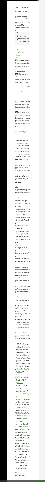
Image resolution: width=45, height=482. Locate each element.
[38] (19, 277)
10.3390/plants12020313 (23, 391)
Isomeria (17, 48)
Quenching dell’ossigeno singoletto (20, 52)
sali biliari (26, 336)
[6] (29, 108)
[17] (26, 123)
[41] (28, 293)
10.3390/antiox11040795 (19, 372)
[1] (24, 71)
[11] (25, 67)
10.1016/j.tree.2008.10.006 (26, 402)
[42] (17, 296)
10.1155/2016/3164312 (25, 442)
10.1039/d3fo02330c (19, 450)
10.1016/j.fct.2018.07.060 (19, 421)
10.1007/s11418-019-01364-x (25, 343)
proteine (19, 170)
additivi (27, 29)
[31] (26, 221)
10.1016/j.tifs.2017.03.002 (19, 359)
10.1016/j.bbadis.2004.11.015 (25, 393)
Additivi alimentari (18, 55)
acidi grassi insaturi (28, 203)
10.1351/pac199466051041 (25, 426)
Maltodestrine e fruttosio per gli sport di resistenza (20, 475)
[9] (17, 30)
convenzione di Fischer (22, 132)
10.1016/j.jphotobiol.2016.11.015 (24, 424)
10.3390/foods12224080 (27, 399)
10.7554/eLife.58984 (25, 428)
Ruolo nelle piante (18, 51)
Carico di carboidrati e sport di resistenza (19, 472)
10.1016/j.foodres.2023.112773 (24, 445)
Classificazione (17, 49)
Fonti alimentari (17, 54)
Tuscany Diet (2, 0)
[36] (26, 254)
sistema (28, 131)
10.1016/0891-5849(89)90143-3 (25, 418)
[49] (29, 332)
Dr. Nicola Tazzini (22, 8)
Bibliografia (17, 57)
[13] (27, 82)
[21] (29, 163)
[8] (16, 76)
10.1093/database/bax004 (24, 376)
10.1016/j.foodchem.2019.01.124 (20, 440)
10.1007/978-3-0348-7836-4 (26, 368)
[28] (18, 197)
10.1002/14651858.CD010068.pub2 (21, 448)
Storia (16, 47)
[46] (21, 316)
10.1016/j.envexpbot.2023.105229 (24, 407)
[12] (26, 67)
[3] (26, 18)
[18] (17, 126)
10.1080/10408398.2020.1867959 (25, 431)
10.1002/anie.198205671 (19, 388)
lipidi (22, 74)
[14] (24, 136)
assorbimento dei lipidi (19, 336)
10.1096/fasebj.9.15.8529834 (20, 383)
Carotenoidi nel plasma (18, 56)
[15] (15, 109)
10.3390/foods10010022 (19, 434)
